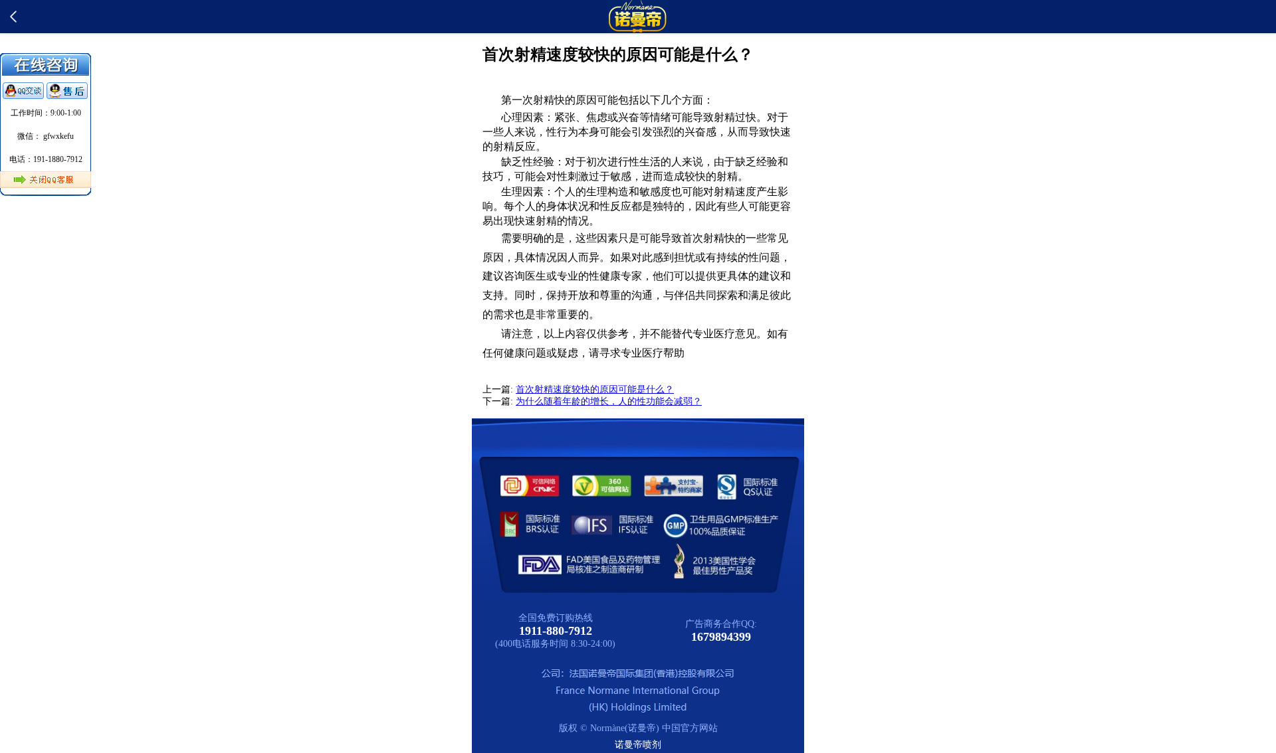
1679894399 (721, 636)
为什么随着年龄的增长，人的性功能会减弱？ (609, 401)
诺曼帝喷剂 (638, 745)
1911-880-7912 (555, 630)
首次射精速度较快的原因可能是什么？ (595, 389)
